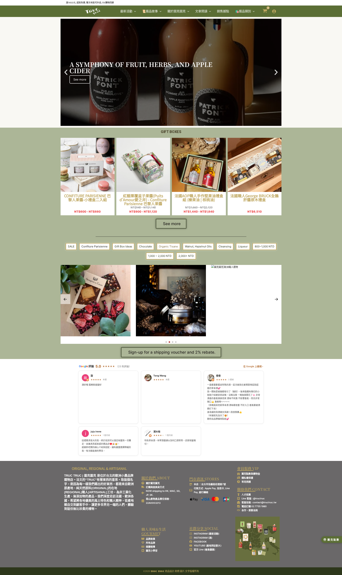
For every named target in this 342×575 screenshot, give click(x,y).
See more (172, 223)
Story (99, 315)
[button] (134, 11)
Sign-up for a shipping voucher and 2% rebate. (171, 352)
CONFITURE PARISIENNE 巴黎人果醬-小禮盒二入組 (87, 197)
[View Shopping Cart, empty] (264, 11)
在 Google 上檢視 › (253, 366)
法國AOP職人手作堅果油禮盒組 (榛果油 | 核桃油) (199, 197)
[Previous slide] (65, 299)
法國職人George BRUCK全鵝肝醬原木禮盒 (254, 197)
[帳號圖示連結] (274, 11)
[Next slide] (276, 299)
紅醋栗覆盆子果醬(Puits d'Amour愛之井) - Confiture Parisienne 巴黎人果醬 (143, 199)
